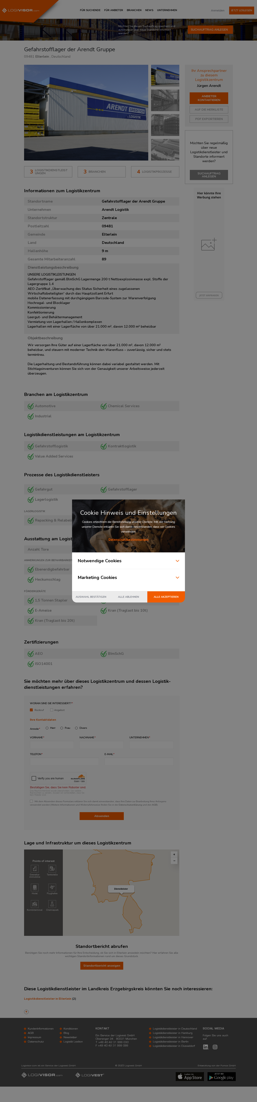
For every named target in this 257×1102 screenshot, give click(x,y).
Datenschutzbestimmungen (128, 539)
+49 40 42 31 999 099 (113, 1046)
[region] (121, 892)
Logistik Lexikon (73, 1042)
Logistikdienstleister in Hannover (173, 1037)
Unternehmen (139, 737)
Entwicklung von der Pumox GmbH (217, 1066)
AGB (154, 804)
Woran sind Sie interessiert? (50, 703)
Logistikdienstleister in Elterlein (47, 999)
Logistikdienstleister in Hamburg (172, 1033)
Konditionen (71, 1029)
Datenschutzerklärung (130, 804)
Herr (53, 728)
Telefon (35, 754)
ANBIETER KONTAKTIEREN (209, 98)
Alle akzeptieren (166, 597)
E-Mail (109, 754)
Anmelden (217, 10)
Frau (67, 728)
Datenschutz (36, 1042)
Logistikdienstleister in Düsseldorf (174, 1046)
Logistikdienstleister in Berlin (171, 1042)
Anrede (34, 729)
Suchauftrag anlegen (209, 30)
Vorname (36, 737)
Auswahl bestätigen (91, 597)
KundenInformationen (41, 1029)
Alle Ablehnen (128, 597)
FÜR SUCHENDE (90, 10)
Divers (83, 728)
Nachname (87, 737)
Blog (66, 1033)
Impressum (34, 1037)
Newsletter (70, 1037)
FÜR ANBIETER (113, 10)
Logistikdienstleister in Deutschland (175, 1029)
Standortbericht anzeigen (101, 966)
